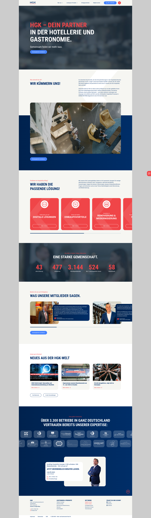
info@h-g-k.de (34, 510)
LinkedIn (109, 502)
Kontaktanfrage (53, 479)
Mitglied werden (96, 2)
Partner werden (88, 503)
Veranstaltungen (88, 508)
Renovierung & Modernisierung (63, 505)
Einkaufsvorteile (60, 503)
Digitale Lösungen (60, 502)
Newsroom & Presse (89, 507)
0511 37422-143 (53, 476)
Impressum (32, 516)
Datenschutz (40, 516)
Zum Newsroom (35, 395)
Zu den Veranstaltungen (50, 395)
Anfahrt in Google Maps (35, 506)
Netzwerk (59, 507)
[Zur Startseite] (33, 3)
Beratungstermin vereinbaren (38, 51)
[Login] (119, 2)
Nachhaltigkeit (60, 508)
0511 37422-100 (34, 509)
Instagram (110, 503)
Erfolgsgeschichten (85, 2)
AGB (47, 516)
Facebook (110, 505)
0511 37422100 (111, 2)
